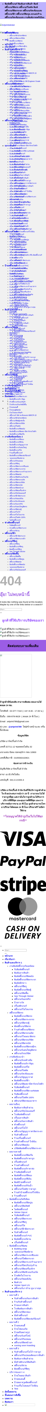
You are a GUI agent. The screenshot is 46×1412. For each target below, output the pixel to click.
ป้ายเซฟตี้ (13, 311)
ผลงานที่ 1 (14, 1295)
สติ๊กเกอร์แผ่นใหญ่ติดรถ (18, 70)
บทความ (9, 393)
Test (16, 1388)
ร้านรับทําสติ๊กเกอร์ (21, 318)
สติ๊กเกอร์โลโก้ (14, 207)
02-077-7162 (16, 711)
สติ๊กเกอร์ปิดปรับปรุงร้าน (23, 289)
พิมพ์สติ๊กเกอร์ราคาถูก (22, 205)
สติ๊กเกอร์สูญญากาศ (21, 140)
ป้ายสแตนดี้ (13, 287)
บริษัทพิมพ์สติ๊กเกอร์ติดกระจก (25, 197)
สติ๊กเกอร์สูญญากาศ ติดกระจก (25, 183)
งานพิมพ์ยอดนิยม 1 (14, 385)
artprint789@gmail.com (18, 721)
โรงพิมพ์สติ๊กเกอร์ (22, 1114)
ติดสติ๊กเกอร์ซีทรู (20, 371)
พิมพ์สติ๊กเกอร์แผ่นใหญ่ (18, 298)
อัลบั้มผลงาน (11, 1391)
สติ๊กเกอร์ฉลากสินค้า (22, 175)
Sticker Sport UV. (22, 1285)
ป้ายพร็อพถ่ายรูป (15, 276)
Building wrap (14, 123)
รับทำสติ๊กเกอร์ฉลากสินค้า (19, 178)
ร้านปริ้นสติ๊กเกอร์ (16, 453)
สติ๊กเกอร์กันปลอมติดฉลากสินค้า (26, 360)
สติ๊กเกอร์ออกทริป (16, 364)
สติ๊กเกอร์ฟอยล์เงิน (16, 199)
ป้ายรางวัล (13, 284)
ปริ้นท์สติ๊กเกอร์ (21, 1242)
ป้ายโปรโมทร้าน (15, 322)
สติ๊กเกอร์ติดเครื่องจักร (22, 292)
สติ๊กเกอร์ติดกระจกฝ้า (17, 539)
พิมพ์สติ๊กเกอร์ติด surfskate (24, 151)
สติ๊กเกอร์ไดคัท (12, 231)
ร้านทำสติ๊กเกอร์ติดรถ (22, 102)
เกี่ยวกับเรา (10, 959)
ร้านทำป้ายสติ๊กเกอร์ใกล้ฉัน (24, 232)
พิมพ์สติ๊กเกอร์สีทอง (16, 164)
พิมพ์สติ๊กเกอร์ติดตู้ (16, 383)
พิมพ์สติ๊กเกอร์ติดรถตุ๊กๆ (18, 46)
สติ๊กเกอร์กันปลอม (16, 183)
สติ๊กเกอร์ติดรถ (12, 33)
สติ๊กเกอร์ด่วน (14, 531)
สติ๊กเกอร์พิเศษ (11, 327)
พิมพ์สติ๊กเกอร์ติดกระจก (23, 63)
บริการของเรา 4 (16, 1372)
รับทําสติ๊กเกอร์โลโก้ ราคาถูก (25, 357)
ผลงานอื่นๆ (14, 1104)
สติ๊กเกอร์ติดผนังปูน (14, 120)
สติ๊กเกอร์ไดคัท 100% (17, 241)
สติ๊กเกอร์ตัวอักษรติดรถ (18, 35)
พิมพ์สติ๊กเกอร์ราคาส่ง (24, 1168)
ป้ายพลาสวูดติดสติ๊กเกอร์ (23, 381)
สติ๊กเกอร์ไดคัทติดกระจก (18, 118)
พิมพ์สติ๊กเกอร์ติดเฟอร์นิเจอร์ (24, 331)
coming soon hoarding (17, 125)
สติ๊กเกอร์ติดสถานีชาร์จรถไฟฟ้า (26, 145)
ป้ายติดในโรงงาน (15, 274)
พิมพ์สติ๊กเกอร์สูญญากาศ (18, 353)
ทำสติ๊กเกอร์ (19, 1124)
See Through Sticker (17, 91)
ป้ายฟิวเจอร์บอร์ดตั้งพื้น (18, 268)
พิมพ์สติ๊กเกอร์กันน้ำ (16, 162)
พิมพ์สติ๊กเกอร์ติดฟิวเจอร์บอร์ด (20, 282)
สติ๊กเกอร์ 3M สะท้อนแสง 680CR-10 (22, 73)
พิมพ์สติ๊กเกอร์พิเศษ (18, 1246)
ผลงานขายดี (15, 1151)
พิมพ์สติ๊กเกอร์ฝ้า (21, 1080)
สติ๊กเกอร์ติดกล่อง (15, 191)
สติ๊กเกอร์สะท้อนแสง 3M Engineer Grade (24, 81)
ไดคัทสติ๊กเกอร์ (15, 247)
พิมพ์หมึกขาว (14, 175)
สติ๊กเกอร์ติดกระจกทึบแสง (19, 89)
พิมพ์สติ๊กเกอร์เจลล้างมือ (18, 170)
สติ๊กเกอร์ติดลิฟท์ (22, 1206)
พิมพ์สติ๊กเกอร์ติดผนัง (17, 130)
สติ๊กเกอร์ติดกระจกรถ (17, 52)
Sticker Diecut (14, 234)
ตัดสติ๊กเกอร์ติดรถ (16, 41)
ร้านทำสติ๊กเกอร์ (21, 1165)
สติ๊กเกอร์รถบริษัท (16, 65)
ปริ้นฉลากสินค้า (15, 148)
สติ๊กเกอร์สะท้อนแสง (17, 359)
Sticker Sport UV (15, 348)
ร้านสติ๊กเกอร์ (20, 1196)
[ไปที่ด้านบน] (1, 946)
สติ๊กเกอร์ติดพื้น (12, 553)
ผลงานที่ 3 (14, 1348)
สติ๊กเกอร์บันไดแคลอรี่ (17, 138)
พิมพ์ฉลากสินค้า (15, 154)
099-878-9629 (13, 716)
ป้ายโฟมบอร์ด (14, 292)
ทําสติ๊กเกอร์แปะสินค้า (17, 218)
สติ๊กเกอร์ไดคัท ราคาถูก (18, 244)
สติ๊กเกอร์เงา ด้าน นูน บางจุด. (28, 1288)
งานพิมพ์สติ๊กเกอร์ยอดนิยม (21, 966)
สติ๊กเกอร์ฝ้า (10, 533)
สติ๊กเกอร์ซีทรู (14, 110)
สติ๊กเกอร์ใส (18, 258)
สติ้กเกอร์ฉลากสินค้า (17, 226)
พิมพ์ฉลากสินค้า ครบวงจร (19, 156)
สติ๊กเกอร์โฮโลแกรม (17, 210)
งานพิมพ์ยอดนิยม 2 (14, 436)
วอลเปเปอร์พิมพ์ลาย (16, 132)
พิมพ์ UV (12, 351)
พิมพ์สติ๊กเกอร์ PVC (21, 266)
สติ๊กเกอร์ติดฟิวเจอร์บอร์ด (18, 306)
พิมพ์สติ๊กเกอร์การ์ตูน (17, 399)
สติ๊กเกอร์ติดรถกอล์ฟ (17, 54)
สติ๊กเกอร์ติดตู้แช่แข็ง (17, 377)
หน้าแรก (9, 44)
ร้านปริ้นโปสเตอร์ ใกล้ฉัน (23, 384)
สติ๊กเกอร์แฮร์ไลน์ (15, 205)
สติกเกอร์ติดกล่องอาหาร (18, 194)
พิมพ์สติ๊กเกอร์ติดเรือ (17, 434)
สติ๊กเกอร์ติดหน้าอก (21, 350)
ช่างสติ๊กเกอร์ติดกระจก (17, 115)
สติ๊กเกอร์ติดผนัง (15, 474)
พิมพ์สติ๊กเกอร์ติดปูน (21, 240)
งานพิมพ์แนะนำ (16, 1057)
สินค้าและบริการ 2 (13, 1291)
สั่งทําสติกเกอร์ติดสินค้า (22, 365)
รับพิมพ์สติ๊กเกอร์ (21, 969)
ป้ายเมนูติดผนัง (15, 140)
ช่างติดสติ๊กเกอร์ (12, 522)
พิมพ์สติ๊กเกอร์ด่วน (22, 1239)
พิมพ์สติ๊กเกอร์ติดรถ (16, 44)
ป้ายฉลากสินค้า (15, 151)
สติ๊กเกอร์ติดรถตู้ (15, 57)
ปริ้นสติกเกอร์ (20, 1006)
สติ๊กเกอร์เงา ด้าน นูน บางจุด (20, 202)
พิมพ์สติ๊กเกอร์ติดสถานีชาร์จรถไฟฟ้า (22, 431)
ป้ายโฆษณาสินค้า (16, 290)
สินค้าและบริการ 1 (13, 962)
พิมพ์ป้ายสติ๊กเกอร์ (16, 325)
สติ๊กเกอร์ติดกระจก (13, 84)
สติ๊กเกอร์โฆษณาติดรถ (17, 68)
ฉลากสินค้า (10, 145)
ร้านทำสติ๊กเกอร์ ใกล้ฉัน (23, 191)
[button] (6, 39)
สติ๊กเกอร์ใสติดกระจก (22, 284)
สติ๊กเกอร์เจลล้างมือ (23, 1060)
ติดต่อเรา (9, 396)
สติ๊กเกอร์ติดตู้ (11, 375)
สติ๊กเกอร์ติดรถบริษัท (21, 111)
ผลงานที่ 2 (14, 1322)
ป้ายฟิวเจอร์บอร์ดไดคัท (18, 250)
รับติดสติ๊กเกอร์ (14, 525)
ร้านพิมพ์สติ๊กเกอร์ (22, 1172)
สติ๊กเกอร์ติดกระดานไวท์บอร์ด (20, 143)
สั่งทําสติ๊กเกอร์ (19, 328)
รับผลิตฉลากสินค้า (16, 224)
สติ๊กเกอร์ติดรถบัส (16, 62)
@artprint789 (15, 726)
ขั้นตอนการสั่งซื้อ (13, 1395)
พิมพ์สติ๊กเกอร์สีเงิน (16, 167)
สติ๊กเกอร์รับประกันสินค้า (18, 229)
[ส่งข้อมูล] (1, 612)
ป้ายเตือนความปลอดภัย (18, 314)
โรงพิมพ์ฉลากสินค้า (16, 216)
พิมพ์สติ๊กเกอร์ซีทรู (16, 547)
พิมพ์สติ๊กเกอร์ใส (15, 173)
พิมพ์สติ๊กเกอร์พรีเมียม (19, 1199)
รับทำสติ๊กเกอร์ (21, 1135)
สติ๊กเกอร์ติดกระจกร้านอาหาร (25, 286)
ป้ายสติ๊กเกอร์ (11, 265)
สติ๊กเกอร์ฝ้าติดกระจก (22, 260)
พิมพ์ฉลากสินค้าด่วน (17, 159)
